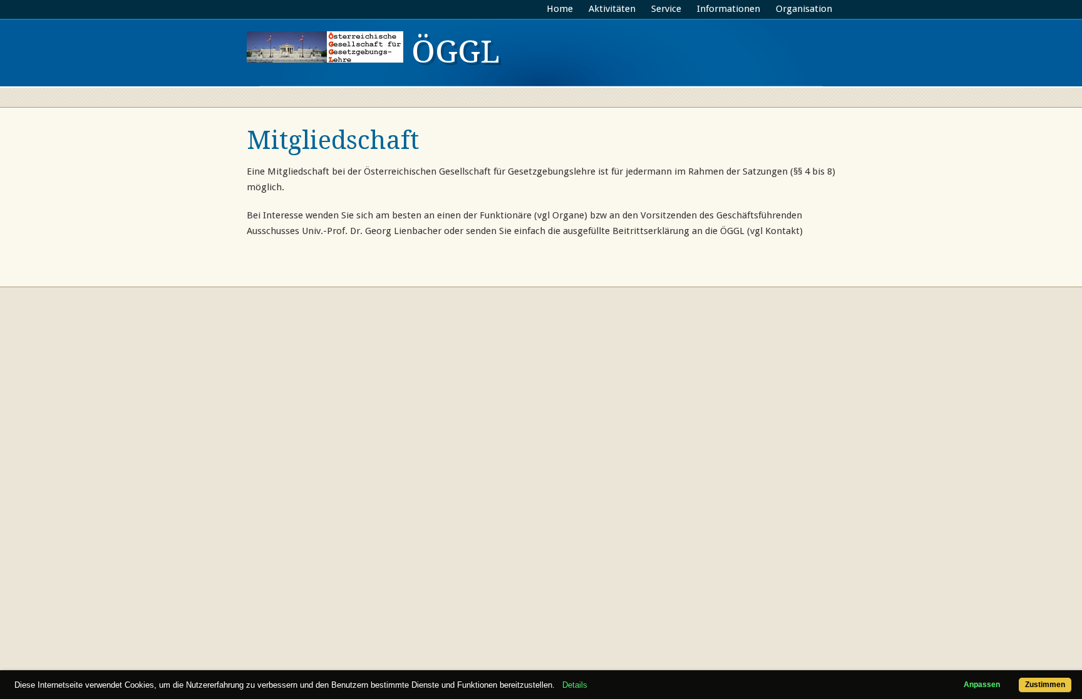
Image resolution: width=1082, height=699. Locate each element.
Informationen (728, 8)
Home (560, 8)
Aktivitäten (612, 8)
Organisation (804, 8)
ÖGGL (451, 51)
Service (666, 8)
